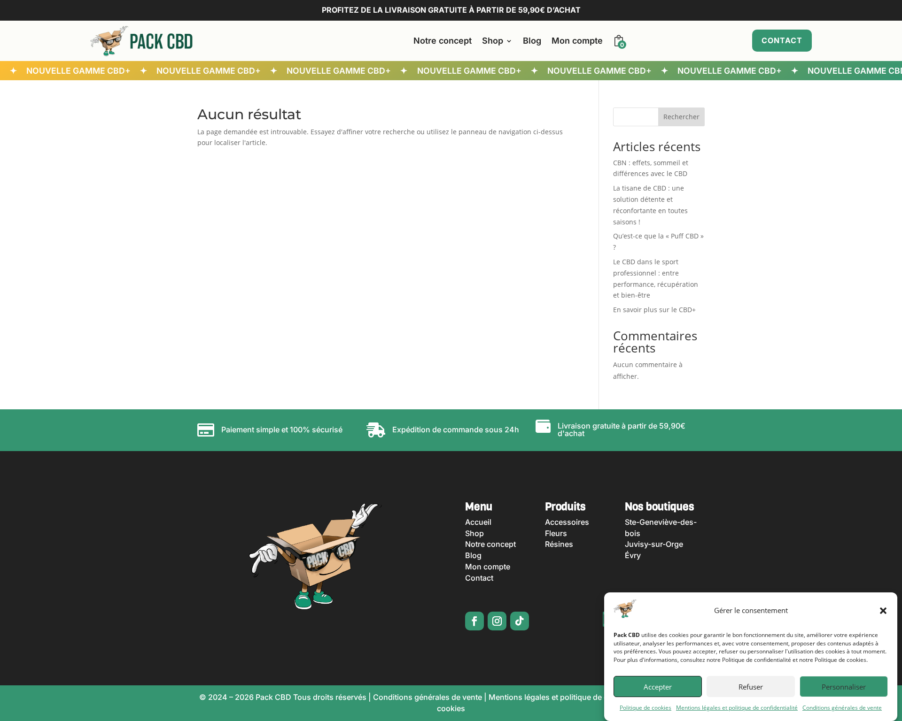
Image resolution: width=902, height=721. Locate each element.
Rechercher (681, 116)
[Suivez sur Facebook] (474, 621)
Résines (559, 544)
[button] (883, 610)
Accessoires (567, 522)
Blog (532, 41)
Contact (782, 40)
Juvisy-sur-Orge (654, 544)
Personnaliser (844, 687)
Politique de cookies (645, 708)
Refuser (751, 687)
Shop (492, 41)
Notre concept (442, 41)
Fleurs (556, 533)
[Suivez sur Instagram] (497, 621)
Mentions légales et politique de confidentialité (737, 708)
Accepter (658, 687)
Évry (633, 555)
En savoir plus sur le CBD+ (654, 309)
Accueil (478, 522)
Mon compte (577, 41)
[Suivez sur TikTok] (519, 621)
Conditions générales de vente (842, 708)
